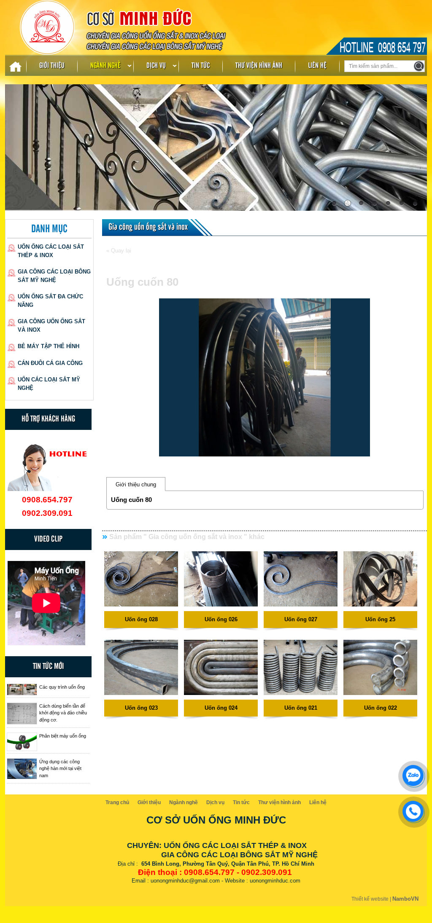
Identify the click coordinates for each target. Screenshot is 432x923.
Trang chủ (117, 802)
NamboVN (405, 899)
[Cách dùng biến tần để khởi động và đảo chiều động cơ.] (22, 713)
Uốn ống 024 (221, 708)
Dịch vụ (156, 65)
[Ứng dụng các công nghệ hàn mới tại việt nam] (22, 769)
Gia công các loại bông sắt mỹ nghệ (54, 275)
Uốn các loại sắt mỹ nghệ (49, 383)
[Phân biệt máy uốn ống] (22, 741)
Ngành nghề (105, 65)
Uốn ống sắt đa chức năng (50, 300)
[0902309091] (411, 809)
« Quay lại (118, 250)
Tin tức (201, 65)
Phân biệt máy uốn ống (62, 735)
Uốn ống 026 (221, 619)
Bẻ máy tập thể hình (48, 346)
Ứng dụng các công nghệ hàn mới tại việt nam (60, 768)
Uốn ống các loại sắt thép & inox (51, 251)
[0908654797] (411, 773)
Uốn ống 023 (141, 708)
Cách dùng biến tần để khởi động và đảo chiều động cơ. (63, 712)
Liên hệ (317, 65)
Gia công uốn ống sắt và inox (51, 325)
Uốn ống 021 (300, 708)
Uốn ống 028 (141, 619)
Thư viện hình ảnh (258, 65)
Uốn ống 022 (380, 708)
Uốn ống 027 (300, 619)
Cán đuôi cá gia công (50, 363)
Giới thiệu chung (136, 484)
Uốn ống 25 (380, 619)
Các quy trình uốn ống (62, 687)
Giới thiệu (52, 65)
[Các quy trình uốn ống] (22, 689)
